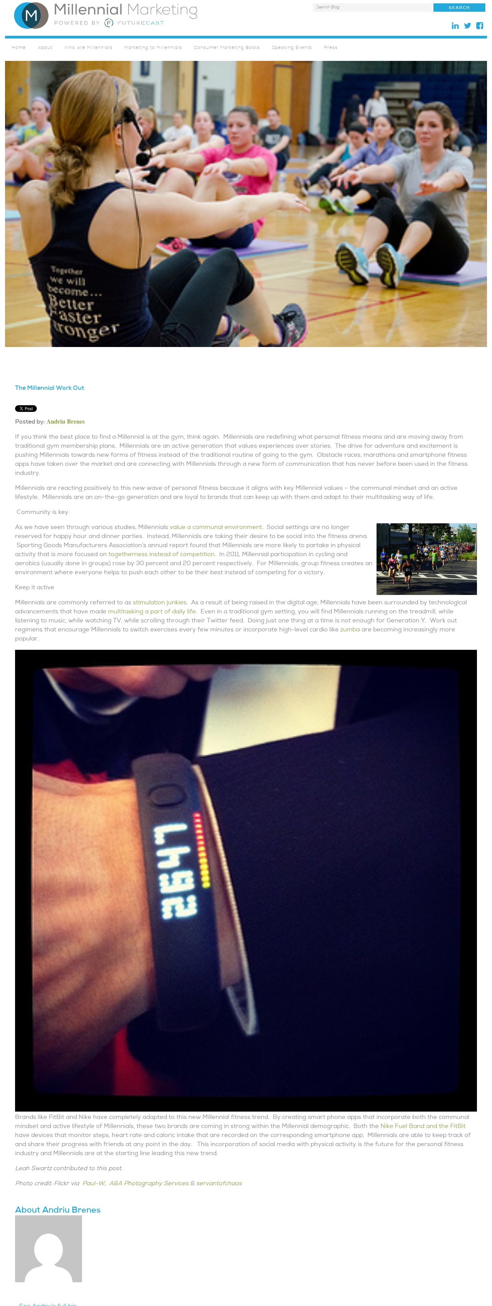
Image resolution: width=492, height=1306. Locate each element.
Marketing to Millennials (153, 48)
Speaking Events (292, 48)
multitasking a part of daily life (151, 612)
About (45, 48)
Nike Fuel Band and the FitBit (422, 1126)
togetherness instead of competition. (161, 554)
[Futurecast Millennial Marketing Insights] (105, 15)
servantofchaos (219, 1184)
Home (19, 48)
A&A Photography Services (148, 1184)
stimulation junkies (158, 603)
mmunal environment (230, 527)
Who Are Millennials (88, 48)
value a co (183, 527)
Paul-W (93, 1184)
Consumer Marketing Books (227, 48)
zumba (349, 630)
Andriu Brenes (66, 421)
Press (331, 48)
